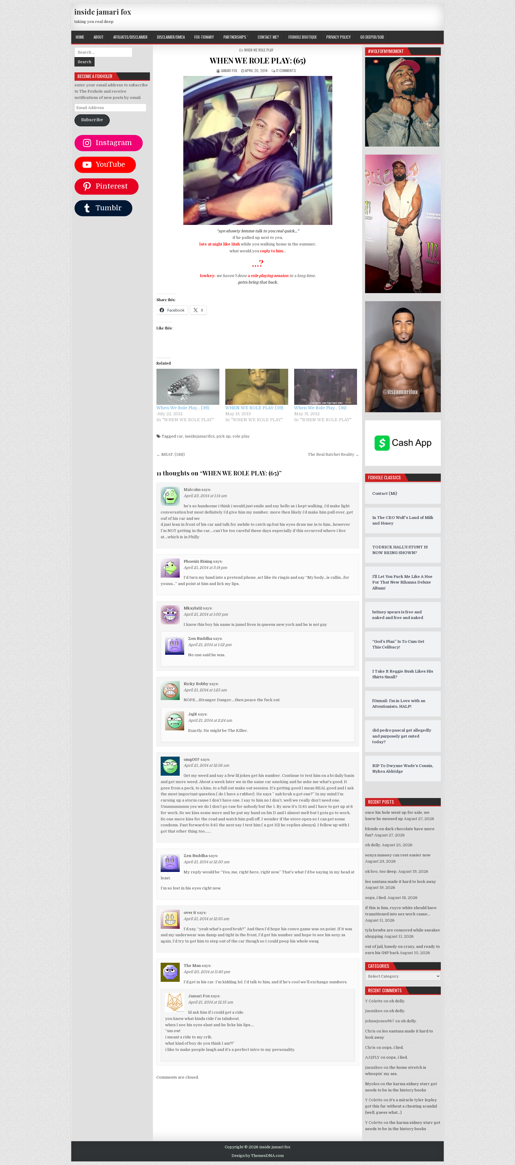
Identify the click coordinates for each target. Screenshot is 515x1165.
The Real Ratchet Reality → (333, 454)
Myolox (372, 1084)
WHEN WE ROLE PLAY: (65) (258, 60)
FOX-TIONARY (204, 37)
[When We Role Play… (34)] (325, 387)
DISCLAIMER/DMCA (171, 37)
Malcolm (192, 489)
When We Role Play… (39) (182, 407)
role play (241, 436)
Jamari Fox (199, 996)
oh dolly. (373, 845)
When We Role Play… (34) (320, 407)
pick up (223, 436)
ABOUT (99, 37)
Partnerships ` (236, 37)
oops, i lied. (376, 897)
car (180, 436)
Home (80, 37)
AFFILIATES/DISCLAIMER (130, 37)
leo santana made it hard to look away (400, 881)
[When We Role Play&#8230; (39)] (187, 387)
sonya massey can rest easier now (397, 855)
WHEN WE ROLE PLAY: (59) (254, 407)
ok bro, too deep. (381, 871)
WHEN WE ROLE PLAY (258, 49)
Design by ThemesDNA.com (258, 1156)
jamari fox (229, 70)
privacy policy (338, 37)
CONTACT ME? (268, 37)
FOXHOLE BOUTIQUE (302, 37)
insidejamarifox (200, 436)
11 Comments (286, 70)
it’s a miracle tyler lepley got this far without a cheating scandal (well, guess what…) (401, 1106)
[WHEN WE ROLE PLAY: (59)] (256, 387)
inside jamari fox (102, 11)
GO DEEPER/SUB (372, 37)
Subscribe (92, 119)
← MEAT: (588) (170, 454)
